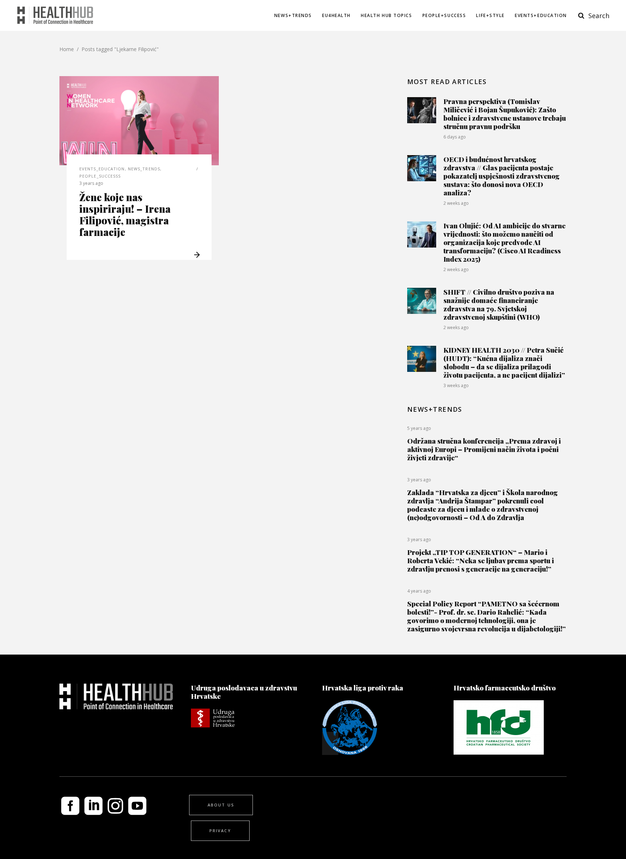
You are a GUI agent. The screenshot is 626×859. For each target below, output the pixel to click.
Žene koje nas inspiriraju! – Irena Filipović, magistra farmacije (125, 214)
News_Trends (144, 168)
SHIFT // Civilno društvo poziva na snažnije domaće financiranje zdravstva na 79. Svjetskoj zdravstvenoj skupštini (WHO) (498, 304)
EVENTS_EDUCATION (102, 168)
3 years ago (91, 183)
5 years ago (419, 428)
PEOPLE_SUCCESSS (100, 176)
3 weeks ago (456, 385)
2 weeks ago (456, 203)
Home (66, 49)
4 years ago (419, 591)
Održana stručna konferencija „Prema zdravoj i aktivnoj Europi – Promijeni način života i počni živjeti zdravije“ (484, 449)
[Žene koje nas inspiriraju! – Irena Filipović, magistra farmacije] (139, 120)
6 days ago (454, 137)
